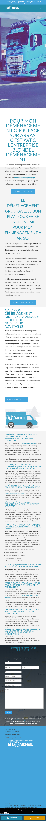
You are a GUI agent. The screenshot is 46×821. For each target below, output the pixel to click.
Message (7, 687)
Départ (9, 678)
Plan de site (7, 803)
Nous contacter (23, 303)
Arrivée (9, 683)
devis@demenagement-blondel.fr (25, 720)
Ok (6, 813)
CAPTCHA (7, 710)
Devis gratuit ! (23, 192)
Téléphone (10, 669)
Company (7, 657)
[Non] (8, 813)
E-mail (9, 674)
